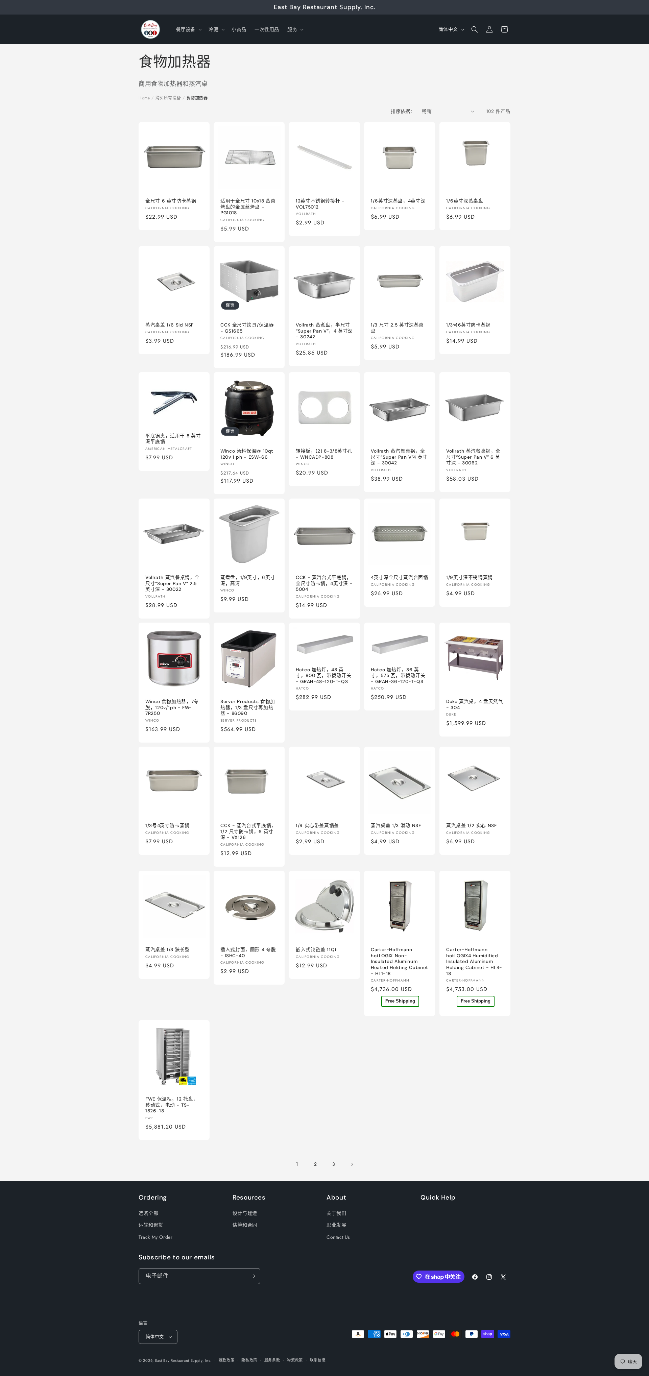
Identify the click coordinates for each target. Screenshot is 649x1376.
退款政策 (227, 1360)
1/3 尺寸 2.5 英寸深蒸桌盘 (397, 328)
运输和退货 (151, 1225)
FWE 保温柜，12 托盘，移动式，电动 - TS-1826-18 (171, 1105)
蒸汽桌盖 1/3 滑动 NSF (396, 825)
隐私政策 (249, 1360)
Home (144, 98)
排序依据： (403, 111)
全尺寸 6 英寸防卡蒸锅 (170, 201)
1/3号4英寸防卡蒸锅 (167, 825)
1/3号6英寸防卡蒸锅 (468, 325)
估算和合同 (245, 1225)
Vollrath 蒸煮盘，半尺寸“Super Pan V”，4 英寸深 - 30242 (324, 331)
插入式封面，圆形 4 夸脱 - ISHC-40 (248, 953)
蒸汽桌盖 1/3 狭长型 (167, 949)
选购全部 (148, 1213)
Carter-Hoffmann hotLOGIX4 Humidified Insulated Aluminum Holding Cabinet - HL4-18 (474, 961)
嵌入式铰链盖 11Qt (316, 949)
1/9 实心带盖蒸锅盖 (317, 825)
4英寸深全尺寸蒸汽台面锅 (399, 577)
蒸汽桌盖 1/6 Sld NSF (169, 325)
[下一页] (351, 1164)
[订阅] (252, 1276)
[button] (188, 29)
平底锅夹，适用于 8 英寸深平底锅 (173, 439)
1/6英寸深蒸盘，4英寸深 (398, 201)
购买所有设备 (168, 98)
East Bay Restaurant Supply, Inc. (183, 1360)
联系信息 (318, 1360)
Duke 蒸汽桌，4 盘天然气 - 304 (474, 704)
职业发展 (336, 1225)
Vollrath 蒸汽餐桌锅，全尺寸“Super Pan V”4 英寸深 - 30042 (399, 457)
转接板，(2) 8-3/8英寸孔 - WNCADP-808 (324, 454)
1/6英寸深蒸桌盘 (464, 201)
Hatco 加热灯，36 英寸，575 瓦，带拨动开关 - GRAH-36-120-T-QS (398, 675)
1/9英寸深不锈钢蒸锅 (469, 577)
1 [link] (297, 1164)
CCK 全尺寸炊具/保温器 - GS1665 (247, 328)
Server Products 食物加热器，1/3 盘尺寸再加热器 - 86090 (247, 707)
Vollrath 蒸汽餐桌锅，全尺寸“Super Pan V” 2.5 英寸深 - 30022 (172, 583)
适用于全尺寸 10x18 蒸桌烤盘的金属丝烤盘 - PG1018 (247, 207)
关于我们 (336, 1213)
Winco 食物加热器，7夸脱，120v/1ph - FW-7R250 (172, 707)
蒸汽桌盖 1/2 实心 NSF (471, 825)
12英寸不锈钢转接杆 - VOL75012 (320, 204)
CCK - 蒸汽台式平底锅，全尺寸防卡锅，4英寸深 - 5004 (324, 583)
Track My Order (155, 1237)
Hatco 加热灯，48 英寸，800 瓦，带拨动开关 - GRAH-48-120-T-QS (323, 675)
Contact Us (338, 1237)
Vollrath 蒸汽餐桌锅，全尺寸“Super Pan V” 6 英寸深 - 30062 (473, 457)
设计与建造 (245, 1213)
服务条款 (272, 1360)
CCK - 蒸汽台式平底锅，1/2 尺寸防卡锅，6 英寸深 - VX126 (248, 831)
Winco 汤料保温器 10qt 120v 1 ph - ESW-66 (246, 454)
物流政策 (295, 1360)
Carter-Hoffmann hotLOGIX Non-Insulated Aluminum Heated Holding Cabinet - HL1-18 (399, 961)
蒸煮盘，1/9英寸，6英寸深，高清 (247, 580)
